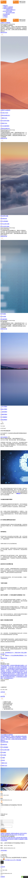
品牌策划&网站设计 (8, 8)
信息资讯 (5, 437)
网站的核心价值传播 (15, 837)
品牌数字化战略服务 (8, 7)
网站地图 (19, 860)
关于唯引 (5, 16)
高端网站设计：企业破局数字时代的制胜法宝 (11, 668)
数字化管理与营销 (7, 11)
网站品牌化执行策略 (5, 837)
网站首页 (5, 5)
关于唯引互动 (21, 834)
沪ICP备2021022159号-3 (10, 860)
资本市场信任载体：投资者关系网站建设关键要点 (12, 665)
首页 (2, 437)
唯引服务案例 (6, 14)
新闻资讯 (5, 15)
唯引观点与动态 (13, 834)
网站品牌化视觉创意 (9, 839)
